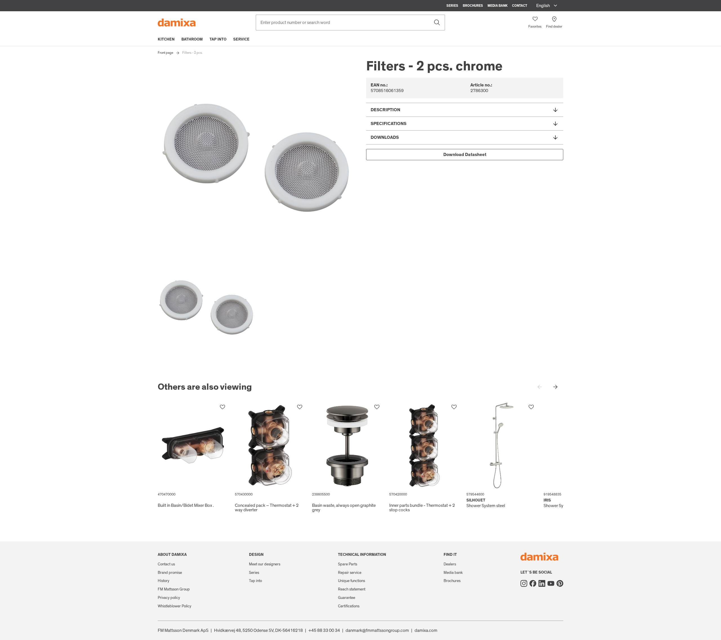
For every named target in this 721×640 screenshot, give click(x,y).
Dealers (450, 564)
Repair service (349, 573)
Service (241, 39)
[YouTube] (551, 583)
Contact (519, 5)
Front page (165, 52)
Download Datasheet (464, 154)
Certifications (348, 606)
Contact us (166, 564)
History (163, 581)
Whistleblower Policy (174, 606)
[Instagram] (523, 583)
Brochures (473, 5)
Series (452, 5)
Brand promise (170, 573)
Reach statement (351, 589)
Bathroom (192, 39)
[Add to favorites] (222, 407)
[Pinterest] (560, 583)
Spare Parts (347, 564)
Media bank (498, 5)
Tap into (218, 39)
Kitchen (166, 39)
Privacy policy (169, 598)
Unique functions (351, 581)
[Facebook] (532, 583)
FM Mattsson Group (174, 589)
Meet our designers (264, 564)
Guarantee (346, 598)
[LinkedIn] (541, 583)
